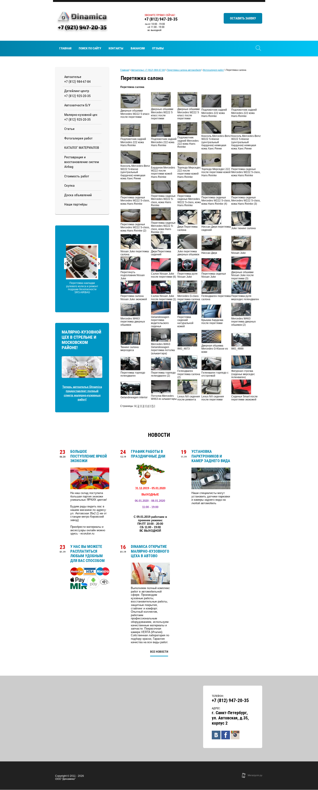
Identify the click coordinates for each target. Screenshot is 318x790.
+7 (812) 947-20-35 (161, 19)
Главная (124, 70)
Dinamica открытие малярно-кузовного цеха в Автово (150, 551)
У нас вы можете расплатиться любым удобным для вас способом (87, 553)
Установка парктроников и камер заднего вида (210, 456)
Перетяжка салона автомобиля (184, 70)
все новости (159, 651)
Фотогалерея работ (213, 70)
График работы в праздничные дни (148, 453)
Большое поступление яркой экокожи (88, 456)
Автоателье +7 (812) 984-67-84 (148, 70)
